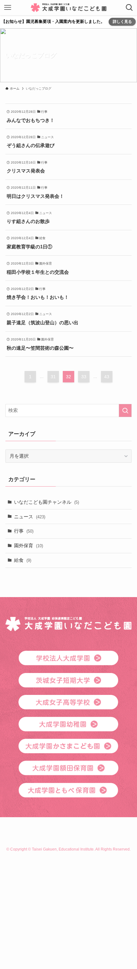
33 (83, 376)
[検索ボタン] (129, 7)
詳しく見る (122, 21)
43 (106, 376)
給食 (22, 560)
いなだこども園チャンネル (46, 502)
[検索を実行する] (125, 410)
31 (53, 376)
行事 (23, 531)
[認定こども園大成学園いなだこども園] (69, 7)
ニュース (29, 516)
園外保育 (28, 545)
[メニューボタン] (7, 7)
